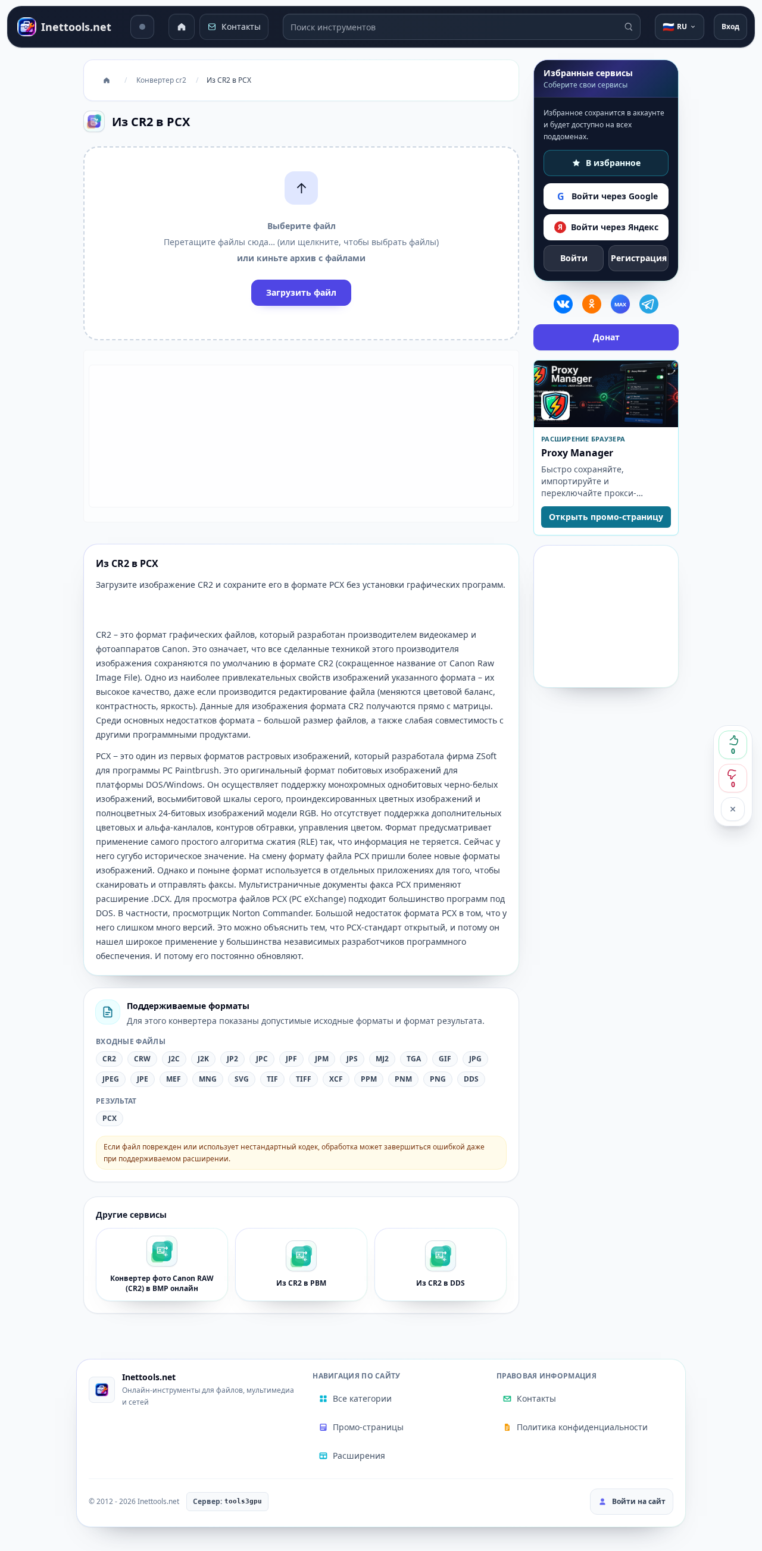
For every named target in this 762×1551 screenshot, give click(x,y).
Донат (606, 337)
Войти (574, 258)
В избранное (613, 162)
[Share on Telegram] (649, 304)
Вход (730, 26)
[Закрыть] (733, 809)
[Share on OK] (592, 304)
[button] (301, 243)
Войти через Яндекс (608, 227)
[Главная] (181, 27)
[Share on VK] (563, 304)
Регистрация (639, 258)
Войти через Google (607, 196)
